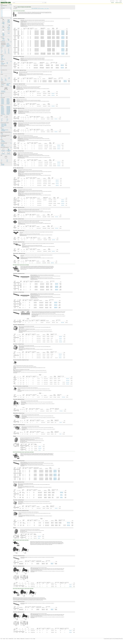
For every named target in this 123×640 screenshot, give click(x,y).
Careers (15, 638)
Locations (4, 638)
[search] (10, 9)
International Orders (11, 638)
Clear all (10, 4)
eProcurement (27, 638)
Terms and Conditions (115, 638)
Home (1, 638)
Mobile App (18, 638)
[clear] (42, 2)
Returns (7, 638)
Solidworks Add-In (22, 638)
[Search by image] (45, 2)
